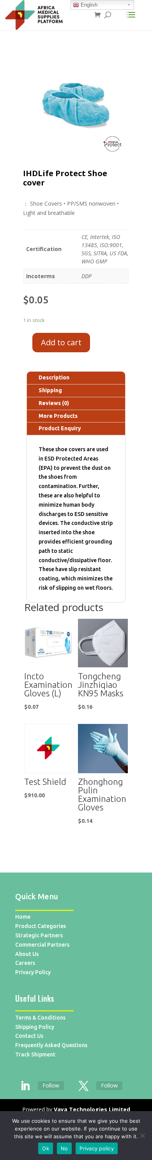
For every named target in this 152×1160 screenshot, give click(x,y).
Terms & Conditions (40, 1018)
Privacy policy (97, 1148)
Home (22, 917)
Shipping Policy (34, 1027)
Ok (45, 1148)
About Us (27, 954)
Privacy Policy (33, 972)
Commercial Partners (42, 945)
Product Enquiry (60, 428)
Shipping (50, 390)
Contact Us (29, 1036)
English (88, 5)
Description (54, 377)
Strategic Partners (39, 935)
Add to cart (61, 342)
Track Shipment (35, 1054)
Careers (25, 963)
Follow (50, 1085)
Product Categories (40, 926)
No (64, 1148)
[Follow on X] (83, 1086)
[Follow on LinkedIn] (25, 1086)
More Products (58, 416)
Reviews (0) (54, 403)
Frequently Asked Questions (51, 1045)
